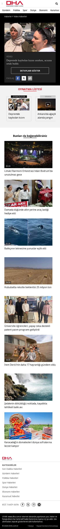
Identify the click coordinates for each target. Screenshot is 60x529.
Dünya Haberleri (9, 487)
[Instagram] (34, 505)
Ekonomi (43, 10)
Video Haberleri (20, 16)
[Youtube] (39, 505)
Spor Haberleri (9, 482)
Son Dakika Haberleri (12, 469)
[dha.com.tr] (10, 458)
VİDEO (9, 56)
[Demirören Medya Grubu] (51, 458)
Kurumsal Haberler (11, 496)
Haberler (8, 16)
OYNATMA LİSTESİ (30, 89)
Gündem (6, 10)
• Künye (31, 526)
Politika (16, 10)
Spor (25, 10)
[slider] (36, 49)
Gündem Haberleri (10, 473)
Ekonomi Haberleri (11, 492)
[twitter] (28, 505)
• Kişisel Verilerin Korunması (47, 526)
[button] (13, 49)
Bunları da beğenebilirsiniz (30, 136)
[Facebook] (22, 505)
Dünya (33, 10)
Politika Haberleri (10, 478)
